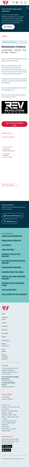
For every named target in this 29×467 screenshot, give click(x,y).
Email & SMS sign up (14, 216)
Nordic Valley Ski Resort (11, 255)
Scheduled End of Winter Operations (6, 194)
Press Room (5, 333)
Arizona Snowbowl (12, 236)
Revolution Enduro (7, 133)
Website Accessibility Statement (5, 357)
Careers (4, 322)
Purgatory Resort (11, 267)
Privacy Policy (5, 340)
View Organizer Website (8, 137)
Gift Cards (4, 329)
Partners (4, 337)
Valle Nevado (9, 290)
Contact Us (5, 326)
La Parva (6, 245)
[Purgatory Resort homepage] (5, 3)
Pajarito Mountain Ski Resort (13, 262)
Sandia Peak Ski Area (13, 272)
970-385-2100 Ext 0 (7, 380)
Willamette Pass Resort (14, 294)
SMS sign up (11, 221)
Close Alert (27, 8)
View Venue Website (8, 157)
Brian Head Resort (11, 240)
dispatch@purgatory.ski (8, 386)
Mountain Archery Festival (22, 194)
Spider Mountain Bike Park (13, 284)
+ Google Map (6, 153)
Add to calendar (9, 185)
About (3, 313)
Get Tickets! (8, 27)
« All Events (4, 36)
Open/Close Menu (25, 3)
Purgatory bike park (7, 147)
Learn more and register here (14, 124)
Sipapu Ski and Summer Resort (13, 277)
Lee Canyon (8, 249)
